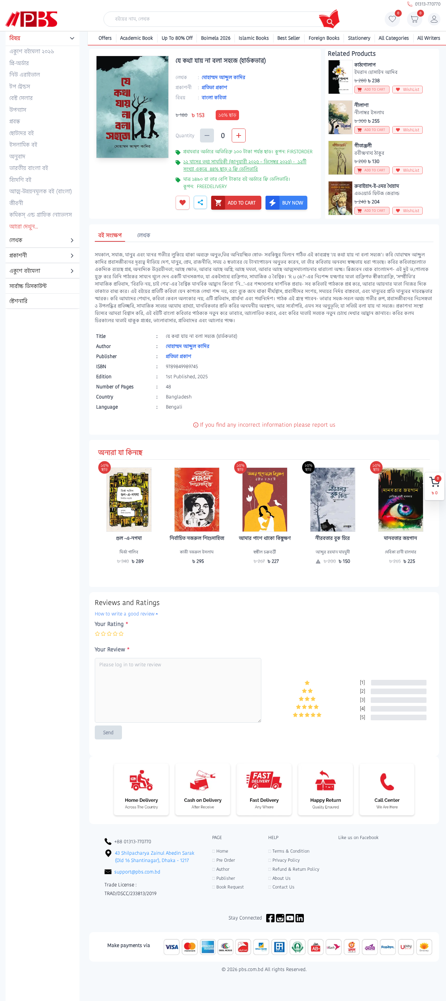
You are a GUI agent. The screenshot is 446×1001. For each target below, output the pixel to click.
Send (108, 732)
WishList (411, 89)
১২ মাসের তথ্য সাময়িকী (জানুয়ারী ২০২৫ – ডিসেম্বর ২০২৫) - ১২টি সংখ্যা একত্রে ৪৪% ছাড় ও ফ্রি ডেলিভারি (244, 165)
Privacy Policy (284, 860)
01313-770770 (427, 4)
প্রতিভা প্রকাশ (214, 87)
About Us (279, 878)
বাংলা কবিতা (214, 97)
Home (220, 851)
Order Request (332, 574)
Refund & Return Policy (293, 869)
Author (220, 869)
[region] (42, 170)
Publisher (223, 878)
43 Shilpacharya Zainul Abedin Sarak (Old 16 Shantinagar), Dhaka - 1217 (154, 856)
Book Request (228, 887)
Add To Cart (128, 574)
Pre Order (223, 860)
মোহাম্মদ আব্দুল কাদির (223, 77)
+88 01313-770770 (132, 841)
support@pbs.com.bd (137, 871)
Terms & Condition (288, 851)
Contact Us (281, 887)
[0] (392, 20)
